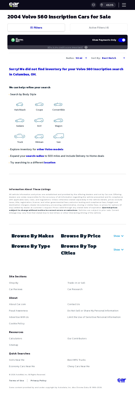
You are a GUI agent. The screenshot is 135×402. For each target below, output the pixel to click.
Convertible (58, 109)
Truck (20, 142)
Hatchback (20, 109)
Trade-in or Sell (76, 283)
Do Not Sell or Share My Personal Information (93, 310)
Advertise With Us (19, 317)
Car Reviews (16, 289)
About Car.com (17, 304)
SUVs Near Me (16, 360)
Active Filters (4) (99, 27)
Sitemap (13, 345)
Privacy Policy (38, 380)
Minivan (39, 142)
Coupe (39, 109)
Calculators (15, 338)
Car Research (75, 289)
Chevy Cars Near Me (79, 366)
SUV (39, 126)
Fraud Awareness (18, 310)
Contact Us (74, 304)
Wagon (58, 126)
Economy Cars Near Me (22, 366)
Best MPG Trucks (77, 360)
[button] (93, 5)
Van (58, 142)
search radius (35, 156)
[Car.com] (14, 5)
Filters (38, 27)
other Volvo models (50, 149)
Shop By (13, 283)
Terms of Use (16, 380)
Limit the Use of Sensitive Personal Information (94, 317)
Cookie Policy (17, 323)
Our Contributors (77, 338)
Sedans (20, 126)
